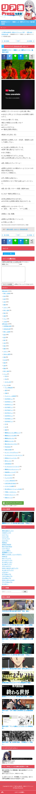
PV (5, 424)
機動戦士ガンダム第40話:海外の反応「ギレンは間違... (18, 625)
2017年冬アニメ (9, 413)
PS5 (6, 376)
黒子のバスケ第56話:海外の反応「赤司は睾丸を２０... (18, 668)
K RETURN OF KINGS (10, 483)
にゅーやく (5, 540)
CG (5, 427)
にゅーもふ (5, 534)
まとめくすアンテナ (8, 570)
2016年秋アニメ (9, 415)
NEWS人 (4, 542)
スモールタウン (6, 566)
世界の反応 (5, 324)
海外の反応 (10, 229)
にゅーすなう (6, 548)
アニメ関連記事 (9, 387)
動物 (4, 368)
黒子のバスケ (8, 461)
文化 (4, 302)
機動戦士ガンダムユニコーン (12, 469)
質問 (6, 390)
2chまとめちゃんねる (8, 580)
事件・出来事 (6, 293)
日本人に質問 (6, 354)
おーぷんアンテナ (7, 560)
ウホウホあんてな (7, 576)
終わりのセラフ (9, 475)
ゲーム (5, 374)
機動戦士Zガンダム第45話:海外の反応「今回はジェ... (17, 523)
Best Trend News (7, 546)
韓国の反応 (5, 291)
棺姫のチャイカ (9, 497)
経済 (4, 299)
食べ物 (5, 360)
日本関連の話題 (7, 326)
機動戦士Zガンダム (9, 438)
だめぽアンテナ (6, 532)
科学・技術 (6, 310)
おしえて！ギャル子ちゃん (11, 452)
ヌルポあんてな (6, 578)
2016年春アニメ (9, 421)
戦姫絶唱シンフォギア (10, 472)
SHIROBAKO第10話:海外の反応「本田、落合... (16, 611)
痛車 (6, 430)
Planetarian (8, 446)
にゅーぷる (5, 536)
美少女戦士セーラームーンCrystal (13, 489)
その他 (5, 321)
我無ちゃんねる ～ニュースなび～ (12, 554)
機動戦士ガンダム (9, 441)
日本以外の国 (18, 46)
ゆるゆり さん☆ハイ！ (10, 494)
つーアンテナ (6, 538)
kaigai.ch (4, 556)
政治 (4, 296)
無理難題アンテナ (7, 552)
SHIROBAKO (8, 463)
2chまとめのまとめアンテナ (10, 568)
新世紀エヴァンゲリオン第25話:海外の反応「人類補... (18, 696)
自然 (4, 365)
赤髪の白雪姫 (8, 449)
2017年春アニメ (9, 410)
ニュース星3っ (6, 550)
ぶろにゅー (5, 572)
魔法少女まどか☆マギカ (11, 444)
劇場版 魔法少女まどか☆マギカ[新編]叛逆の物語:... (17, 682)
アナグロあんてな (7, 582)
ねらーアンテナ (6, 558)
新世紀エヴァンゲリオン (11, 458)
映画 (4, 362)
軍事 (4, 304)
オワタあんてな (6, 574)
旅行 (4, 340)
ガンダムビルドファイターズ (12, 466)
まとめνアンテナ (7, 564)
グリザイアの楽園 (9, 486)
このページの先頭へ (19, 792)
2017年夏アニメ (9, 407)
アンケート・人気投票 (10, 396)
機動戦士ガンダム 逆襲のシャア (13, 432)
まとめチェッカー (7, 562)
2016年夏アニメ (9, 418)
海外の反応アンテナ (8, 530)
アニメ (5, 318)
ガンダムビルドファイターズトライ (14, 455)
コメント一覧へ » (9, 253)
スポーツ (25, 46)
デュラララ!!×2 (8, 477)
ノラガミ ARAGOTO (10, 480)
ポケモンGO (8, 382)
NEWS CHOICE (6, 544)
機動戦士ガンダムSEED (11, 435)
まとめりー (5, 584)
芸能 (4, 316)
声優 (6, 393)
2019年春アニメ (9, 401)
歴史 (4, 313)
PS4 (6, 379)
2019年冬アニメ (9, 404)
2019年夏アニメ (9, 399)
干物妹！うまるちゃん (11, 492)
